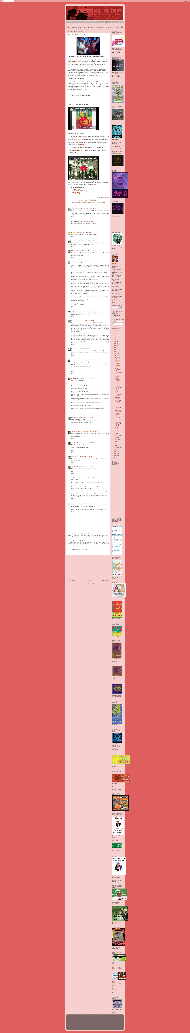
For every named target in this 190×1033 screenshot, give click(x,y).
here (95, 184)
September (117, 365)
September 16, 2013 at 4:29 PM (86, 466)
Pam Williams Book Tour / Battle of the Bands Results (118, 423)
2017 (115, 347)
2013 (115, 355)
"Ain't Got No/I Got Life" (75, 150)
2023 (115, 336)
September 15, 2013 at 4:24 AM (85, 221)
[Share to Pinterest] (95, 200)
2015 (115, 351)
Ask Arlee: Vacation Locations (117, 414)
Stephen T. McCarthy (76, 262)
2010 (115, 455)
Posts (115, 321)
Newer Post (71, 581)
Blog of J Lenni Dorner (117, 545)
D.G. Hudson (74, 417)
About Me (75, 22)
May (116, 441)
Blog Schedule (83, 22)
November (117, 360)
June (116, 439)
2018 (115, 345)
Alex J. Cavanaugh (76, 208)
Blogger (103, 1015)
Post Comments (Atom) (79, 588)
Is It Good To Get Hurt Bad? (118, 369)
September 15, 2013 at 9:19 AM (87, 311)
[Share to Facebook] (94, 200)
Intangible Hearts (75, 250)
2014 (115, 353)
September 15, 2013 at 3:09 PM (85, 417)
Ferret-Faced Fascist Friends (77, 61)
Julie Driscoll (91, 202)
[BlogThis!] (91, 200)
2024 (115, 334)
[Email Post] (86, 200)
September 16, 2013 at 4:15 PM (84, 456)
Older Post (105, 581)
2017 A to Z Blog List (113, 22)
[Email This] (89, 200)
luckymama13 (74, 503)
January (117, 449)
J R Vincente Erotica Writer (117, 550)
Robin (72, 348)
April (116, 443)
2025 (115, 332)
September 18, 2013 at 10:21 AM (86, 503)
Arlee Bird (73, 378)
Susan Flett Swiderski (76, 431)
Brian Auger (81, 144)
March (116, 445)
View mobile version (88, 584)
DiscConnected (76, 193)
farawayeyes (74, 320)
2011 (115, 453)
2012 (115, 451)
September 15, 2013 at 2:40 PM (86, 378)
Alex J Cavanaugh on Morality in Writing (118, 393)
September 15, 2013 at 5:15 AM (83, 232)
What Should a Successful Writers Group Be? (118, 374)
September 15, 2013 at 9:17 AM (89, 262)
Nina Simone (78, 136)
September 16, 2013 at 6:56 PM (87, 477)
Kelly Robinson (75, 311)
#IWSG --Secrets (117, 428)
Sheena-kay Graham (76, 240)
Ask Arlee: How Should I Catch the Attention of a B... (118, 381)
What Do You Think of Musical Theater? (118, 402)
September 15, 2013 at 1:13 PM (87, 360)
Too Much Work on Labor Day (118, 432)
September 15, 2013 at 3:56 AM (88, 208)
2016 (115, 349)
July (116, 437)
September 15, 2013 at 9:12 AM (88, 250)
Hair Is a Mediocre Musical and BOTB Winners (118, 387)
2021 (115, 339)
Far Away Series (103, 60)
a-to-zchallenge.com (117, 53)
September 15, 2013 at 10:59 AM (86, 320)
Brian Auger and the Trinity (80, 139)
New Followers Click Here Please (97, 22)
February (117, 447)
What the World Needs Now (118, 411)
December (117, 357)
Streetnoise (77, 141)
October (117, 363)
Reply (72, 216)
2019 (115, 343)
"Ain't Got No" (73, 96)
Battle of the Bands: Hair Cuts (118, 407)
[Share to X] (92, 200)
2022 (115, 337)
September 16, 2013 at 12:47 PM (86, 442)
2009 (115, 457)
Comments (116, 324)
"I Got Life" (71, 104)
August (117, 435)
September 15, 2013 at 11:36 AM (82, 348)
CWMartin (73, 456)
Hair (86, 202)
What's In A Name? (117, 398)
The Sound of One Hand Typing (117, 541)
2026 (115, 330)
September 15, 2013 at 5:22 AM (89, 240)
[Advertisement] (88, 567)
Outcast (73, 232)
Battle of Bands (75, 202)
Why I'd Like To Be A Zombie (118, 418)
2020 (115, 341)
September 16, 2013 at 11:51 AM (90, 431)
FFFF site (99, 75)
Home (69, 22)
